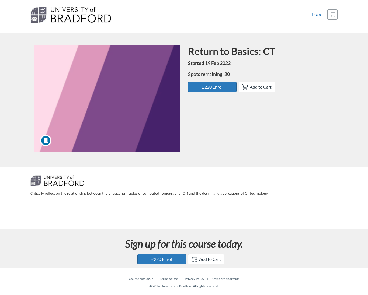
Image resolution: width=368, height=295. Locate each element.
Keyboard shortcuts (225, 279)
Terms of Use (169, 279)
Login (316, 14)
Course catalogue (141, 279)
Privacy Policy (194, 279)
